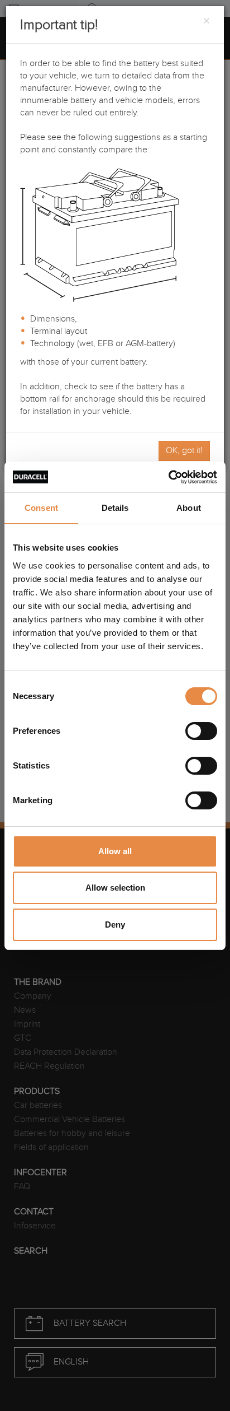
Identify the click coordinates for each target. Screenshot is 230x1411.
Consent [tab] (41, 508)
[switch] (201, 731)
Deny (115, 924)
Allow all (115, 851)
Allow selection (115, 887)
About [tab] (188, 508)
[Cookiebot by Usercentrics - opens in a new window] (168, 477)
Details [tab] (115, 508)
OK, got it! (184, 450)
